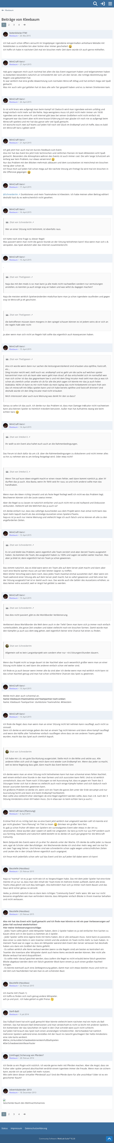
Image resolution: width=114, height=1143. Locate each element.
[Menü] (110, 4)
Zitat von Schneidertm (21, 222)
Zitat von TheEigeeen (20, 277)
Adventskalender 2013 (20, 1089)
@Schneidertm (10, 194)
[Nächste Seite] (24, 25)
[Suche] (95, 4)
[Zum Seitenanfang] (109, 1139)
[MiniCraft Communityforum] (1, 3)
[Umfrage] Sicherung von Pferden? (26, 1055)
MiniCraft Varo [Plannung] (22, 811)
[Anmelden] (103, 3)
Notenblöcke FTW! (18, 32)
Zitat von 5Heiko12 (19, 437)
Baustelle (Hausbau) (19, 868)
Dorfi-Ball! (14, 1011)
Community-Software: (57, 1138)
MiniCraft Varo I (17, 61)
